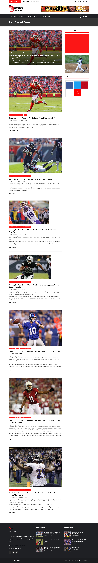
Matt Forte (21, 429)
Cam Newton (42, 236)
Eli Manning (49, 357)
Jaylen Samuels (53, 183)
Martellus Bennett (50, 292)
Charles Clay (37, 357)
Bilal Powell (32, 236)
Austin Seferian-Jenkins (33, 291)
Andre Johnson (27, 426)
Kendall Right (25, 359)
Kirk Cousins (30, 359)
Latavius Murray (33, 237)
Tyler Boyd (49, 122)
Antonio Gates (26, 357)
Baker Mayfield (21, 183)
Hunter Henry (54, 236)
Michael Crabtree (57, 292)
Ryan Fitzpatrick (43, 429)
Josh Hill (37, 428)
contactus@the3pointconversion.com (18, 545)
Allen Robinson (15, 426)
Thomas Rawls (31, 294)
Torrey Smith (15, 502)
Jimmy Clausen (26, 428)
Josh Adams (13, 184)
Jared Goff (47, 183)
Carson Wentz (27, 183)
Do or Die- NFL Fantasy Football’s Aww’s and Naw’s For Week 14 (33, 179)
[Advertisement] (78, 43)
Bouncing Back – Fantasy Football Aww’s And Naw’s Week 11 (32, 118)
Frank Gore (11, 292)
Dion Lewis (11, 428)
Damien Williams (19, 122)
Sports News (22, 16)
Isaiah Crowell (21, 292)
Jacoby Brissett (32, 292)
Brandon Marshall (41, 426)
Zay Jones (40, 184)
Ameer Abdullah (21, 236)
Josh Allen (19, 184)
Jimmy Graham (32, 428)
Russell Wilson (11, 294)
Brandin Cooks (35, 499)
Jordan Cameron (14, 500)
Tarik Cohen (36, 184)
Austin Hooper (15, 183)
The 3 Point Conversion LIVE (75, 560)
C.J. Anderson (37, 236)
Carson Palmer (48, 426)
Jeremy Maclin (14, 359)
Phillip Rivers (11, 360)
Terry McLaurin (44, 122)
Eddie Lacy (58, 291)
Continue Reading (13, 130)
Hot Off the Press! (19, 114)
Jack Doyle (26, 292)
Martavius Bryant (37, 359)
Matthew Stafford (39, 237)
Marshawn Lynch (43, 292)
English (87, 1)
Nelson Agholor (46, 237)
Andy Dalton (26, 236)
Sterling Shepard (30, 184)
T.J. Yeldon (16, 360)
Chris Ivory (47, 499)
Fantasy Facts (18, 176)
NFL (25, 114)
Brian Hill (14, 122)
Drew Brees (15, 428)
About (15, 16)
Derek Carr (58, 426)
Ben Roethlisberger (41, 291)
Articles (11, 114)
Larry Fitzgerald (54, 428)
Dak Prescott (53, 291)
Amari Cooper (20, 291)
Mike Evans (57, 359)
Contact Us (84, 16)
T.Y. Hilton (56, 237)
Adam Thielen (14, 236)
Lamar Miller (48, 428)
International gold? (76, 547)
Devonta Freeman (43, 357)
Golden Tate (15, 292)
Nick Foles (34, 122)
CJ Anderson (53, 426)
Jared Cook (25, 122)
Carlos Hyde (32, 357)
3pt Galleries (46, 16)
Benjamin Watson (34, 426)
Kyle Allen (29, 122)
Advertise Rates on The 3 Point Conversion (31, 1)
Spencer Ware (23, 184)
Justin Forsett (19, 359)
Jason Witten (19, 237)
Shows (29, 16)
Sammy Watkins (18, 294)
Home (11, 16)
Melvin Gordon (54, 500)
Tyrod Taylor (49, 429)
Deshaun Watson (48, 236)
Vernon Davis (20, 502)
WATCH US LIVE (37, 16)
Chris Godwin (32, 183)
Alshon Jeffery (21, 426)
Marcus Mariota (34, 500)
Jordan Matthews (21, 500)
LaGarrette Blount (26, 237)
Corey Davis (38, 183)
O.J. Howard (38, 122)
